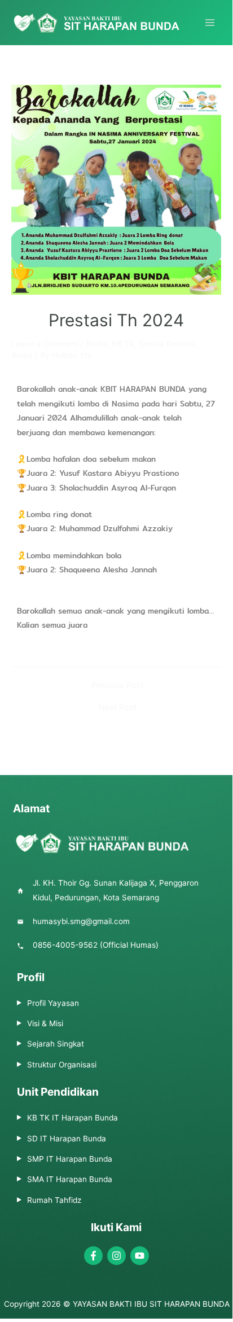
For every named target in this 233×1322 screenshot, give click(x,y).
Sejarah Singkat (55, 1043)
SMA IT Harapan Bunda (69, 1179)
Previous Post (117, 685)
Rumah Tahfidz (54, 1200)
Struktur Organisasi (61, 1064)
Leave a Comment (44, 343)
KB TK (123, 343)
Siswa (22, 355)
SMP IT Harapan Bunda (69, 1158)
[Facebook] (93, 1255)
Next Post (118, 707)
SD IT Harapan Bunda (66, 1138)
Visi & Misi (45, 1023)
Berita (96, 343)
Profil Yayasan (53, 1003)
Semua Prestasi (167, 343)
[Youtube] (139, 1255)
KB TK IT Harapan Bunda (72, 1117)
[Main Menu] (210, 22)
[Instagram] (116, 1255)
